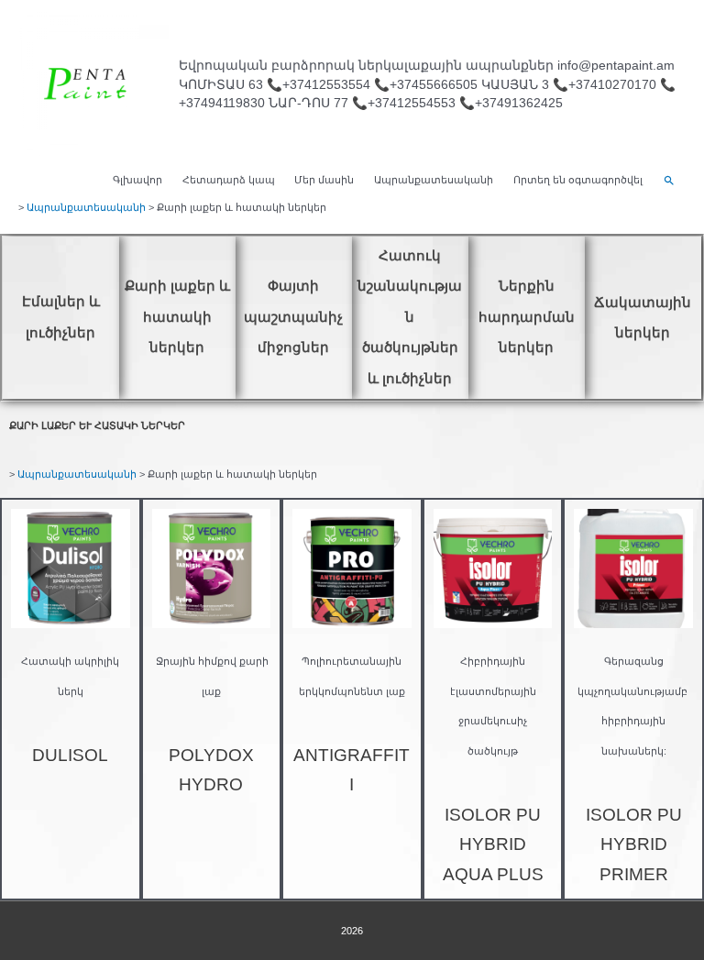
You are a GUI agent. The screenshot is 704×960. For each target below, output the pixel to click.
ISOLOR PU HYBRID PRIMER (634, 844)
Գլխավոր (137, 179)
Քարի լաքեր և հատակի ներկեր (177, 316)
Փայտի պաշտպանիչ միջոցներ (293, 316)
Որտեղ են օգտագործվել (578, 179)
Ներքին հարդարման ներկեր (526, 316)
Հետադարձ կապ (228, 179)
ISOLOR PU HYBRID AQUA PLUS (493, 844)
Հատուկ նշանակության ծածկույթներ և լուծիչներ (410, 317)
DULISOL (70, 755)
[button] (669, 180)
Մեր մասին (324, 179)
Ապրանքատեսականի (433, 179)
